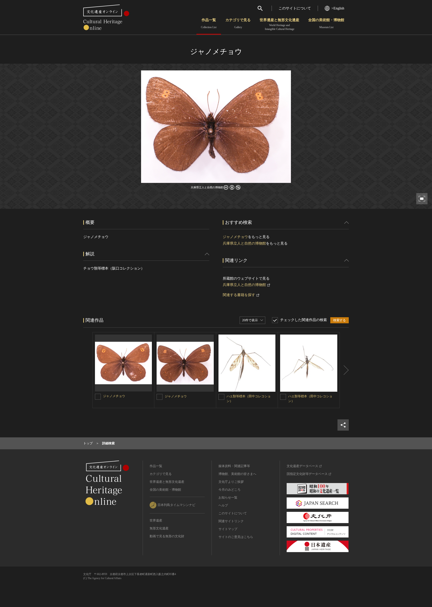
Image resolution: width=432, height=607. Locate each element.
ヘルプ (223, 505)
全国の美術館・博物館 (326, 23)
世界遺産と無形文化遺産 (279, 24)
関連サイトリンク (231, 521)
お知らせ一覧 (227, 497)
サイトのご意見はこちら (235, 537)
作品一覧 (208, 23)
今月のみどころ (229, 489)
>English (337, 8)
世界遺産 (156, 520)
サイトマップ (227, 529)
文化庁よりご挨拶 (231, 481)
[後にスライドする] (344, 370)
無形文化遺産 (159, 528)
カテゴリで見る (238, 23)
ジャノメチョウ (235, 237)
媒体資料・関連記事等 (234, 466)
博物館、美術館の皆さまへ (237, 474)
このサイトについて (295, 8)
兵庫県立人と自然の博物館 (244, 243)
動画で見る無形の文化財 (167, 536)
